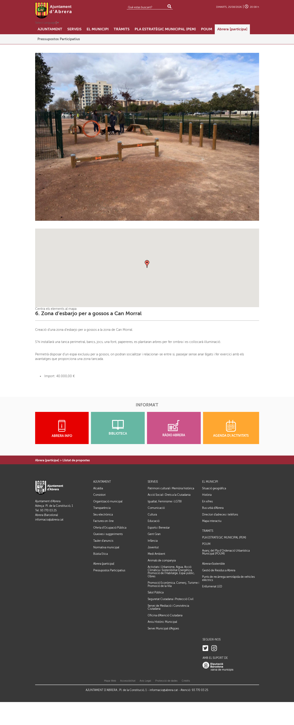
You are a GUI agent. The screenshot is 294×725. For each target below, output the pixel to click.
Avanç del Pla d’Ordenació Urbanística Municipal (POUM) (226, 552)
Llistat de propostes (76, 460)
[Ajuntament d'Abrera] (53, 10)
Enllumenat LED (212, 586)
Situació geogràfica (214, 488)
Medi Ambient (156, 553)
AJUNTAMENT (102, 481)
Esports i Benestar (159, 527)
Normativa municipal (106, 547)
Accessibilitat (128, 680)
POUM (206, 544)
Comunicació (156, 508)
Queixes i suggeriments (108, 534)
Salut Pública (156, 592)
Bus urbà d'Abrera (212, 508)
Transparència (101, 508)
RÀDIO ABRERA (173, 435)
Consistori (99, 494)
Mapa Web (110, 680)
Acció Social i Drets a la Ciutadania (169, 494)
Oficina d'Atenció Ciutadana (165, 615)
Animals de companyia (162, 560)
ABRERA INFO (62, 436)
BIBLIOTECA (118, 433)
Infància (153, 540)
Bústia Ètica (100, 553)
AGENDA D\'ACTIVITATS (231, 435)
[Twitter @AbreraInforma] (205, 648)
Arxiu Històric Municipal (162, 621)
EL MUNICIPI (210, 481)
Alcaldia (98, 488)
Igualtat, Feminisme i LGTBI (165, 501)
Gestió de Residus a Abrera (218, 570)
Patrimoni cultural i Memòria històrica (171, 488)
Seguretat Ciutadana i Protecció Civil (170, 599)
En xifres (207, 501)
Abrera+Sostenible (213, 563)
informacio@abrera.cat (49, 519)
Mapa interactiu (211, 521)
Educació (153, 521)
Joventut (153, 547)
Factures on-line (103, 521)
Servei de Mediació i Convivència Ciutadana (168, 607)
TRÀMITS (207, 531)
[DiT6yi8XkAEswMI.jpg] (147, 136)
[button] (147, 264)
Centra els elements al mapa (55, 309)
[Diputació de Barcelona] (218, 666)
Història (207, 494)
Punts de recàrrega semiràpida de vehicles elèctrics (228, 578)
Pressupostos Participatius (109, 570)
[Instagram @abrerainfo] (214, 648)
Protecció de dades (166, 680)
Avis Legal (145, 680)
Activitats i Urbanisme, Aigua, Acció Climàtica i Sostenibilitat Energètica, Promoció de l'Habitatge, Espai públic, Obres (171, 571)
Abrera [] (47, 460)
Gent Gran (154, 534)
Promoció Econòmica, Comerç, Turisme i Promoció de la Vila (173, 584)
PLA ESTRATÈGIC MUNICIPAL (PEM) (224, 537)
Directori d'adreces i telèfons (220, 514)
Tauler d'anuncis (103, 540)
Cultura (152, 514)
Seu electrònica (103, 514)
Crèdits (186, 680)
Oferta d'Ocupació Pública (109, 527)
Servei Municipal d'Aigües (163, 628)
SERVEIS (153, 481)
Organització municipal (107, 501)
